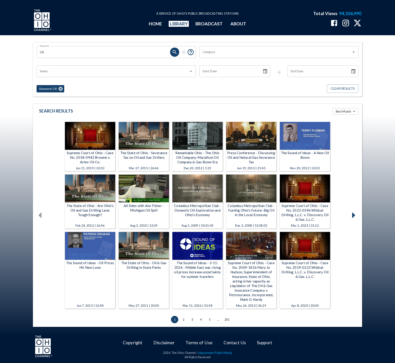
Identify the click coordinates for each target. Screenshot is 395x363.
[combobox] (275, 52)
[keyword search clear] (183, 52)
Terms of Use (199, 342)
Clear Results (343, 88)
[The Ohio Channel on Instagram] (346, 23)
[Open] (353, 52)
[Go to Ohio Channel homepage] (42, 21)
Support (264, 342)
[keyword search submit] (174, 52)
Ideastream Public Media (215, 353)
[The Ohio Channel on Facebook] (334, 23)
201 (227, 319)
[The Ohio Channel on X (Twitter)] (357, 23)
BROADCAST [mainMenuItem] (209, 23)
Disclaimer (164, 342)
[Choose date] (265, 71)
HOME (155, 23)
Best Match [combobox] (343, 111)
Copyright (132, 342)
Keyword (44, 45)
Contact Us (235, 342)
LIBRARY (179, 23)
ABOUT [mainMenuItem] (238, 23)
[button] (50, 88)
